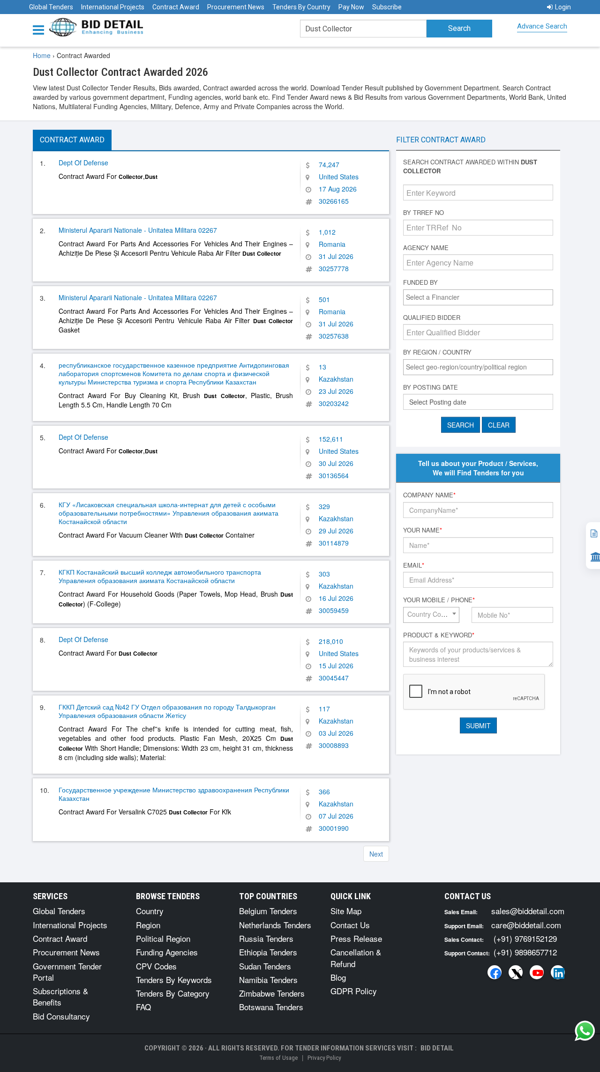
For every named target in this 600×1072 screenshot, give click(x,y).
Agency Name (426, 248)
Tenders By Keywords (174, 979)
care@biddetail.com (526, 925)
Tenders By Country (301, 7)
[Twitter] (516, 972)
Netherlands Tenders (275, 925)
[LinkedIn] (558, 972)
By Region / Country (437, 352)
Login (563, 7)
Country (150, 911)
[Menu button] (41, 29)
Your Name (422, 530)
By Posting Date (430, 387)
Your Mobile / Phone (439, 600)
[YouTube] (537, 972)
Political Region (163, 938)
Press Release (356, 938)
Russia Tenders (266, 938)
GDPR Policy (353, 991)
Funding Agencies (167, 952)
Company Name (429, 495)
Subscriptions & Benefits (60, 996)
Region (148, 925)
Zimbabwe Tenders (272, 993)
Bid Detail (437, 1048)
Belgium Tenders (268, 911)
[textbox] (480, 297)
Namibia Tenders (268, 979)
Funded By (420, 282)
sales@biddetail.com (527, 911)
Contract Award (175, 7)
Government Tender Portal (67, 971)
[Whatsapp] (585, 1030)
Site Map (345, 911)
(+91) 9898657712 (525, 952)
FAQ (143, 1007)
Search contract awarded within (470, 166)
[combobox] (478, 297)
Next (376, 853)
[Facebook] (495, 972)
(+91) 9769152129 (525, 938)
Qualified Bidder (431, 317)
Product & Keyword (438, 635)
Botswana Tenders (271, 1007)
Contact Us (350, 925)
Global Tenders (51, 7)
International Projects (112, 7)
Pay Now (351, 7)
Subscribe (387, 7)
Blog (338, 977)
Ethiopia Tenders (268, 952)
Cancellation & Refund (355, 957)
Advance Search (542, 26)
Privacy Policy (324, 1057)
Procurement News (235, 7)
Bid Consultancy (61, 1016)
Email (413, 565)
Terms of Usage (278, 1057)
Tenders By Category (173, 993)
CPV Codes (156, 966)
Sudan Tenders (265, 966)
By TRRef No (423, 212)
